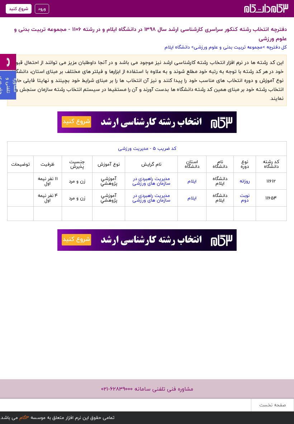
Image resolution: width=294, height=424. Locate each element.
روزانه (245, 181)
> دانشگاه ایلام (179, 47)
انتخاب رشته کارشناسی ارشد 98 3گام (265, 8)
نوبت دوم (245, 198)
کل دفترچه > (274, 47)
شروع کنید (18, 9)
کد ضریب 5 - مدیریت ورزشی (147, 148)
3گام (24, 417)
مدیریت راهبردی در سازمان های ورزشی (151, 181)
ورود (42, 9)
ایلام (192, 181)
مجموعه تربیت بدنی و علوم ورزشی (228, 47)
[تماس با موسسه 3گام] (8, 62)
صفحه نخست (272, 405)
